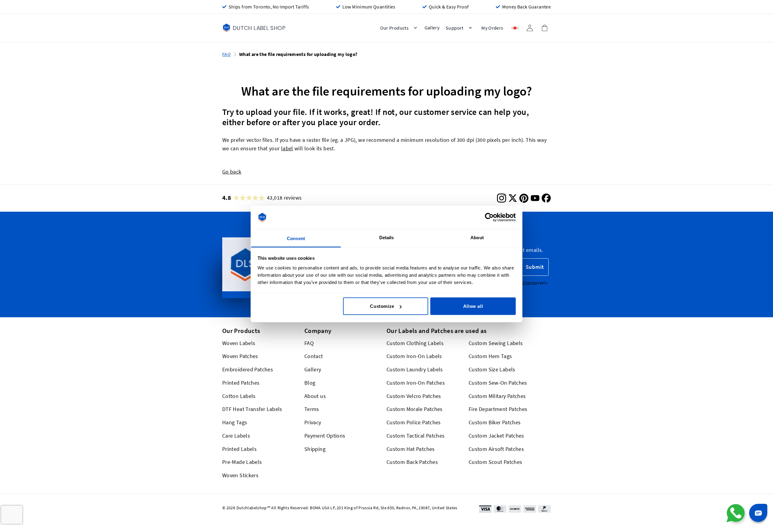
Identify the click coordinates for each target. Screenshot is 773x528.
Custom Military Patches (497, 396)
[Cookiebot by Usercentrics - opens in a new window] (489, 217)
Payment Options (324, 435)
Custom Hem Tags (490, 356)
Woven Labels (238, 343)
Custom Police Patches (413, 422)
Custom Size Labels (492, 369)
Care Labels (236, 435)
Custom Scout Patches (495, 462)
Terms (311, 409)
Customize (382, 306)
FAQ (226, 54)
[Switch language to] (514, 28)
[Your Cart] (544, 27)
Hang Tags (234, 422)
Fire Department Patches (498, 409)
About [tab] (477, 237)
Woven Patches (240, 356)
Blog (309, 382)
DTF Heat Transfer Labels (252, 409)
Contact (313, 356)
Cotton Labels (239, 396)
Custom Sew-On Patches (498, 382)
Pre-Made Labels (242, 462)
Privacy (312, 422)
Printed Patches (241, 382)
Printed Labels (239, 448)
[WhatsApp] (735, 513)
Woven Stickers (240, 475)
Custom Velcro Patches (413, 396)
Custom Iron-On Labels (414, 356)
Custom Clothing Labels (415, 343)
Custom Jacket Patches (496, 435)
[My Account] (529, 28)
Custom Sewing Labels (496, 343)
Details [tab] (386, 237)
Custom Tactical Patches (415, 435)
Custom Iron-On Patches (415, 382)
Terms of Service (524, 282)
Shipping (315, 448)
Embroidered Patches (247, 369)
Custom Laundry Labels (414, 369)
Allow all (473, 306)
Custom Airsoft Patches (496, 448)
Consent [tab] (296, 238)
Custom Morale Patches (414, 409)
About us (315, 396)
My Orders (492, 28)
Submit (535, 266)
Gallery (312, 369)
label (287, 148)
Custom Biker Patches (495, 422)
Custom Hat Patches (410, 448)
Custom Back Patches (412, 462)
